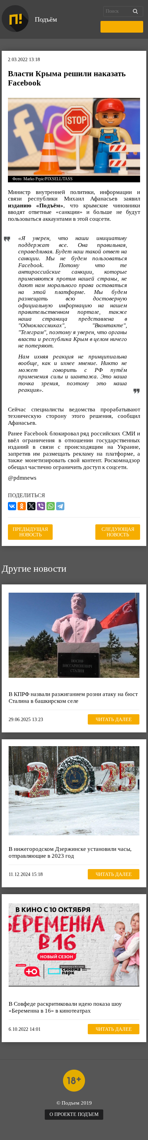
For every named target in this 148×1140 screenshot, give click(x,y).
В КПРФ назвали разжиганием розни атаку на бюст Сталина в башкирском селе (73, 697)
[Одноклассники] (22, 506)
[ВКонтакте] (12, 506)
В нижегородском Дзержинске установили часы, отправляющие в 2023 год (70, 852)
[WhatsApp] (50, 506)
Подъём (46, 19)
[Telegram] (60, 506)
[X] (31, 506)
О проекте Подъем (74, 1114)
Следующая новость (118, 532)
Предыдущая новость (30, 532)
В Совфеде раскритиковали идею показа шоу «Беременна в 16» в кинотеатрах (65, 1007)
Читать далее (114, 719)
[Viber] (41, 506)
